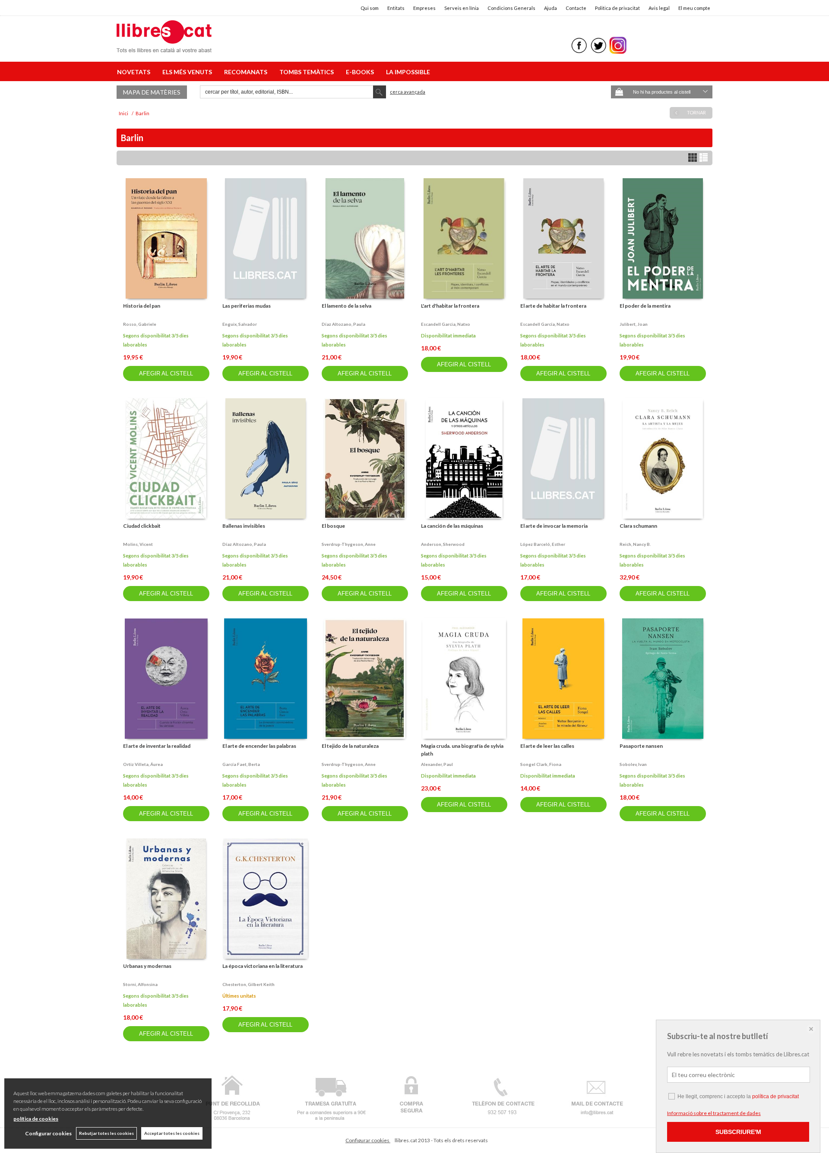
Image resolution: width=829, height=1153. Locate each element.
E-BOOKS (361, 72)
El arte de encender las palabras (259, 746)
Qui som (370, 8)
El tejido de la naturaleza (350, 746)
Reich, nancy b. (635, 544)
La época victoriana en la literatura (262, 966)
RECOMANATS (247, 72)
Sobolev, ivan (633, 764)
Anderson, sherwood (443, 544)
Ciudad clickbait (142, 526)
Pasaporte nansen (641, 746)
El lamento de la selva (346, 305)
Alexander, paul (437, 764)
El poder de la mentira (645, 305)
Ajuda (550, 8)
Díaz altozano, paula (343, 324)
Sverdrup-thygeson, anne (349, 544)
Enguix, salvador (239, 324)
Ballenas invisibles (243, 526)
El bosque (333, 526)
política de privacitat (775, 1096)
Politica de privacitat (617, 8)
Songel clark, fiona (540, 764)
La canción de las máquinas (452, 526)
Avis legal (659, 8)
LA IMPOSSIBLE (408, 72)
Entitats (396, 8)
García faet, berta (241, 764)
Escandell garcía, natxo (545, 324)
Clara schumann (638, 526)
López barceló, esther (542, 544)
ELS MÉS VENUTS (188, 72)
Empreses (424, 8)
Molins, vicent (138, 544)
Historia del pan (141, 305)
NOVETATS (135, 72)
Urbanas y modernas (147, 966)
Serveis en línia (461, 8)
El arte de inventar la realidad (156, 746)
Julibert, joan (634, 324)
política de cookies (35, 1118)
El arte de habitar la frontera (553, 305)
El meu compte (694, 8)
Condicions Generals (511, 8)
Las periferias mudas (246, 305)
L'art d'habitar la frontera (450, 305)
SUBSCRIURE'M (738, 1131)
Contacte (576, 8)
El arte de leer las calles (547, 746)
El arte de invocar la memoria (554, 526)
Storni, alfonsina (140, 984)
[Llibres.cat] (164, 46)
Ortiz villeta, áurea (143, 764)
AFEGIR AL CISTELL (166, 373)
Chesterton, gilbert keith (248, 984)
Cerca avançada (407, 92)
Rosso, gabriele (139, 324)
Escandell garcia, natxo (445, 324)
